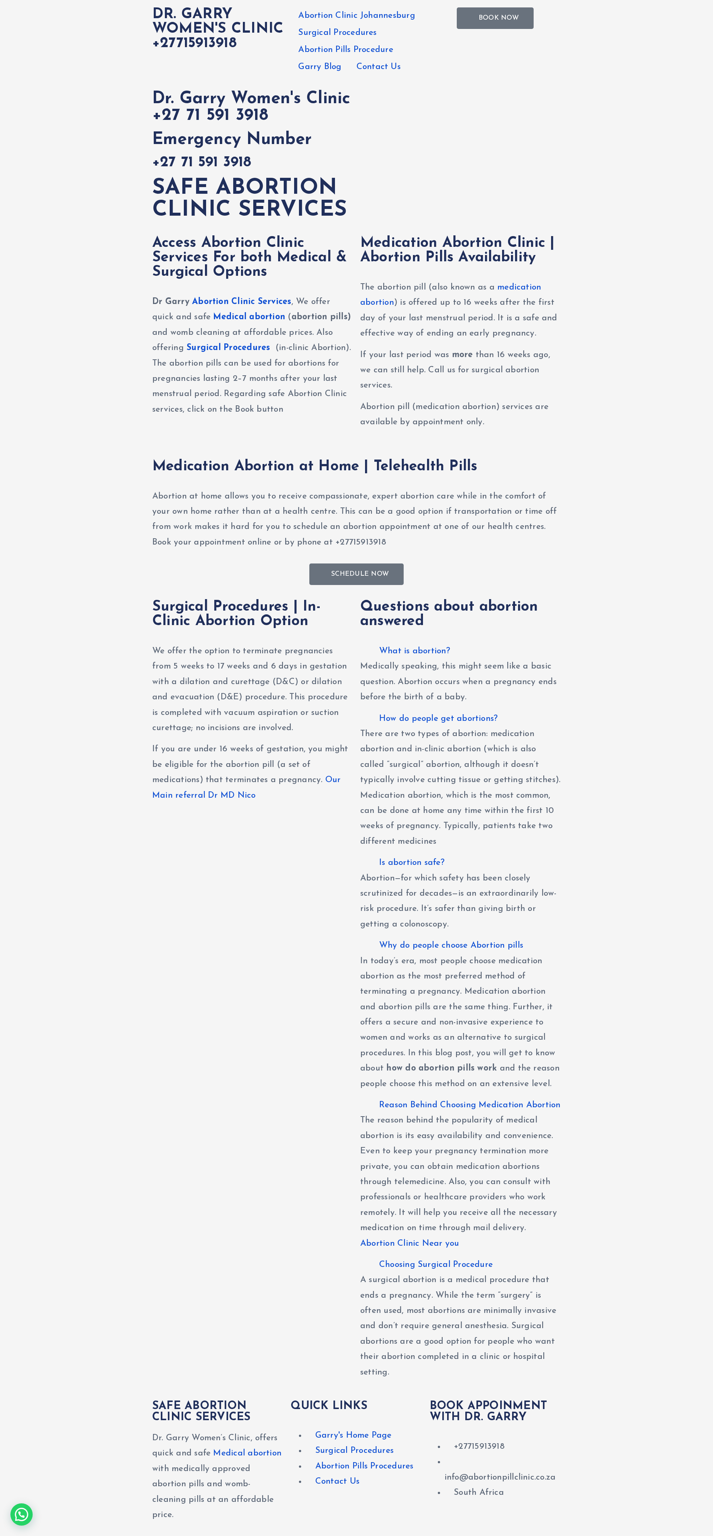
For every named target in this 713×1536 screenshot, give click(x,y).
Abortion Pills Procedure (345, 50)
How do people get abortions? (438, 719)
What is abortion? (414, 651)
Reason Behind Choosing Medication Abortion (470, 1105)
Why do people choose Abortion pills (451, 945)
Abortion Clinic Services (242, 302)
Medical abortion (249, 317)
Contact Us (378, 67)
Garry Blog (319, 67)
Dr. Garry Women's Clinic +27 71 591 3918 (251, 107)
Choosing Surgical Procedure (436, 1265)
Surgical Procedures (337, 33)
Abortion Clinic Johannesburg (356, 16)
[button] (460, 651)
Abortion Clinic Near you (409, 1243)
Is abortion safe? (412, 863)
